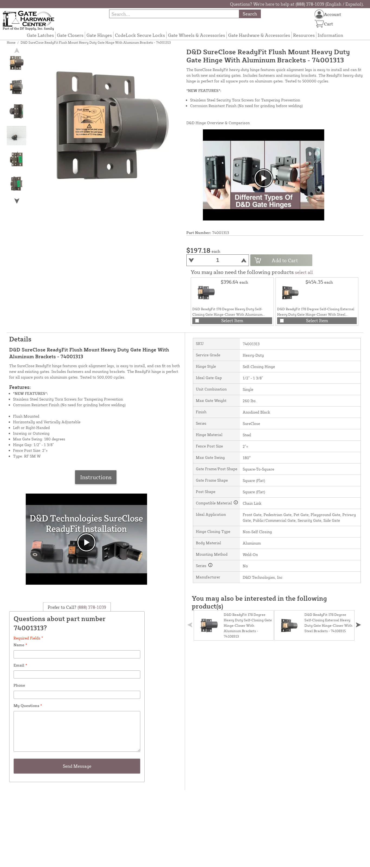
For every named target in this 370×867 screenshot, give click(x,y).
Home (11, 42)
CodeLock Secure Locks (140, 35)
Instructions (96, 477)
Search (250, 14)
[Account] (319, 14)
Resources (304, 35)
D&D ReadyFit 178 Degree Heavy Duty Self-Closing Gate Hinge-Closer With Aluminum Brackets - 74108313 (227, 314)
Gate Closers (70, 35)
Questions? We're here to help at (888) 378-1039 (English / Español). (297, 4)
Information (330, 35)
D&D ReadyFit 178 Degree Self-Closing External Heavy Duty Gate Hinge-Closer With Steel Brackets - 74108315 (315, 314)
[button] (17, 200)
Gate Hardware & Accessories (259, 35)
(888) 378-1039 (91, 607)
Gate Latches (40, 35)
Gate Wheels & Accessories (196, 35)
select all (304, 272)
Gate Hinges (99, 35)
